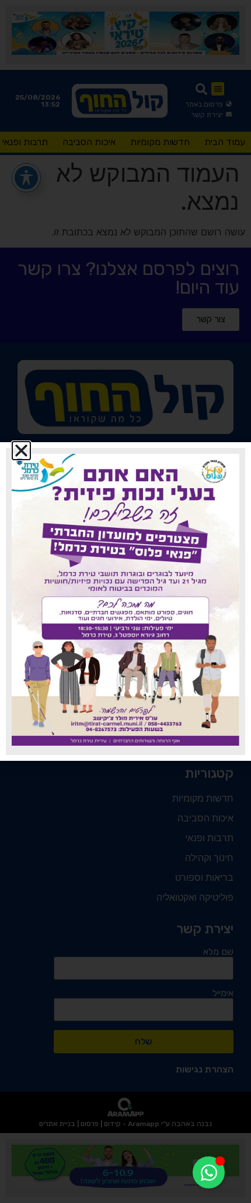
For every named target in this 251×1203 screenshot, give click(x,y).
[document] (125, 601)
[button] (21, 450)
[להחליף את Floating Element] (209, 1172)
